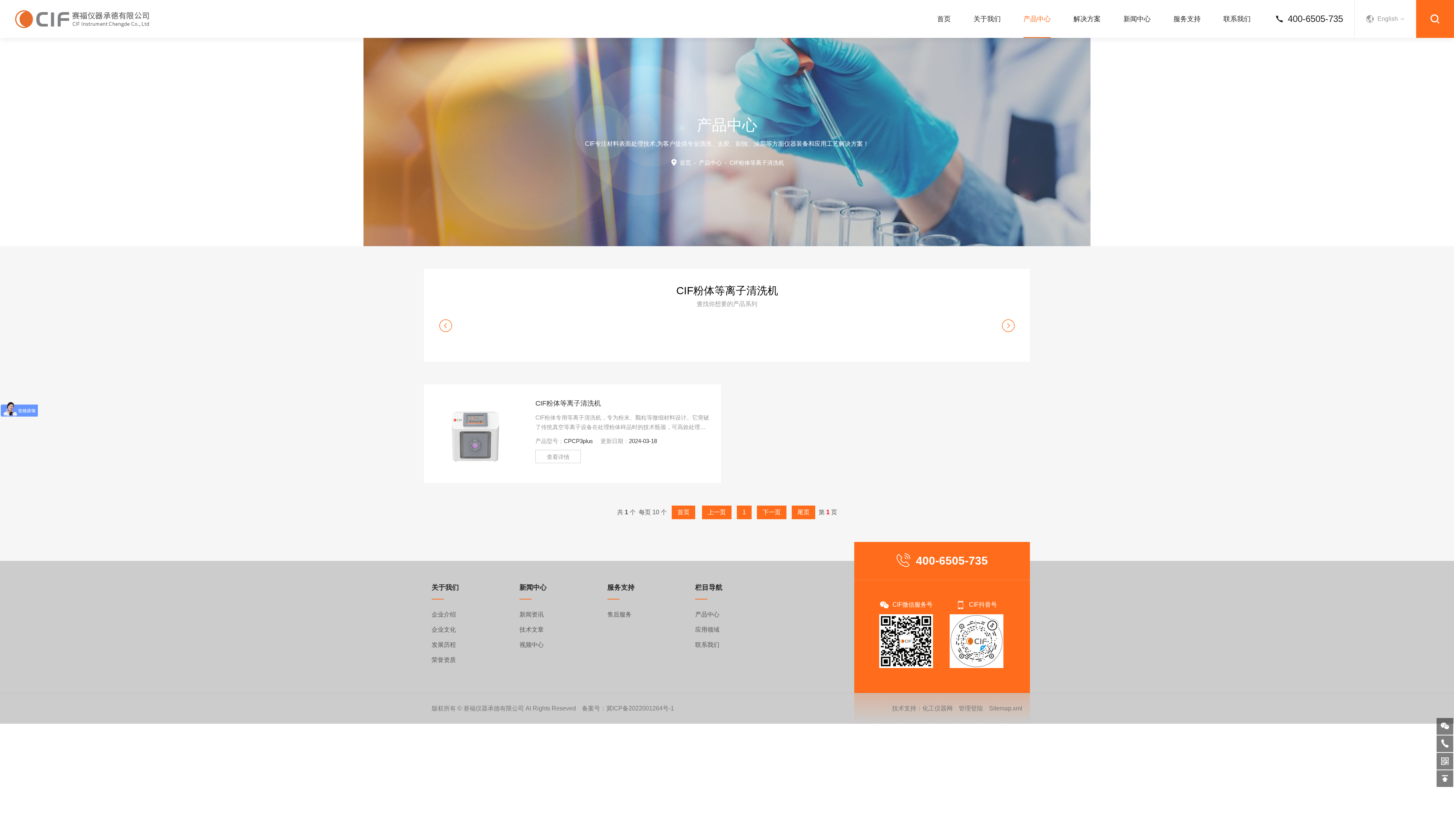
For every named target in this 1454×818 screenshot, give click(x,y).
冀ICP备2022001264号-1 (640, 708)
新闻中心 (1137, 19)
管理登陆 (971, 708)
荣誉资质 (444, 660)
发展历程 (444, 645)
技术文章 (532, 629)
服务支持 (1187, 19)
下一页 (772, 512)
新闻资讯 (532, 614)
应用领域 (707, 629)
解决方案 (1087, 19)
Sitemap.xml (1005, 708)
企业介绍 (444, 614)
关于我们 (987, 19)
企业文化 (444, 629)
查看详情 (558, 457)
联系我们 (1237, 19)
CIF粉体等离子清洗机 (568, 403)
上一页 (717, 512)
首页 (944, 19)
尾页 (803, 512)
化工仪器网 (937, 708)
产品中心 (1037, 19)
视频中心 (532, 645)
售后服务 (619, 614)
